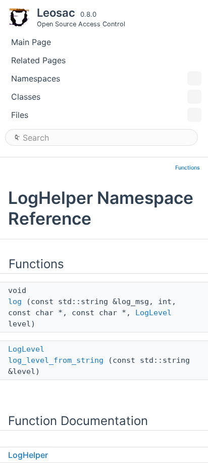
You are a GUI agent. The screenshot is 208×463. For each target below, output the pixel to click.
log (15, 301)
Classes (25, 97)
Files (19, 115)
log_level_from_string (55, 360)
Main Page (31, 42)
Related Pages (38, 60)
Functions (187, 167)
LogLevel (153, 312)
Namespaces (35, 78)
